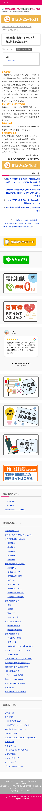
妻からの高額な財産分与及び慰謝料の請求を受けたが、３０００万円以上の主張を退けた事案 (23, 182)
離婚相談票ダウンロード (15, 510)
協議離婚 (11, 543)
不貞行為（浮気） (15, 638)
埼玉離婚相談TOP (12, 531)
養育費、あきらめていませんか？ (18, 535)
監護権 (10, 609)
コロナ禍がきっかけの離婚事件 (24, 220)
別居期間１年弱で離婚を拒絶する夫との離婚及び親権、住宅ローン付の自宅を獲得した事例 (23, 193)
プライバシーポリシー (14, 766)
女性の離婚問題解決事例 (15, 683)
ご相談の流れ (10, 501)
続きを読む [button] (10, 353)
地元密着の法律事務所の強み (16, 750)
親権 (9, 605)
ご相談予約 (9, 713)
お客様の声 (9, 687)
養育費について (14, 572)
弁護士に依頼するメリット (15, 729)
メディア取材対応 (12, 758)
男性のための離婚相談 (14, 679)
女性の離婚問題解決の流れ (15, 539)
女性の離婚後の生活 (13, 621)
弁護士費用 (9, 717)
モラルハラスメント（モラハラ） (18, 659)
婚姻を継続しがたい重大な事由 (20, 646)
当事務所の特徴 (11, 733)
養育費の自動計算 (15, 576)
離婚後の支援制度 (15, 630)
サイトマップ (10, 762)
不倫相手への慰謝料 (16, 597)
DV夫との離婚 (13, 654)
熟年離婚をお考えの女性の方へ (17, 663)
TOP (16, 27)
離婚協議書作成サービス (17, 721)
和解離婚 (11, 560)
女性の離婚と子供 (12, 601)
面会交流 (11, 613)
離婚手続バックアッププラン (19, 725)
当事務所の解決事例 (24, 49)
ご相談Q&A (9, 505)
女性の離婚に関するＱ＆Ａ (15, 692)
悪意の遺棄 (12, 642)
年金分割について (15, 584)
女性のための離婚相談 (14, 675)
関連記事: (11, 60)
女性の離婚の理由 (12, 634)
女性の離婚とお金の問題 (15, 564)
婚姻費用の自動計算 (16, 593)
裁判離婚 (11, 555)
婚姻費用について (15, 588)
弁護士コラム (10, 746)
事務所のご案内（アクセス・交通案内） (21, 738)
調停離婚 (11, 547)
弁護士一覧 (9, 742)
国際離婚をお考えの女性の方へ (17, 667)
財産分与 (11, 580)
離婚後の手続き (14, 626)
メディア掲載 (10, 754)
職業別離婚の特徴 (12, 671)
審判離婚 (11, 551)
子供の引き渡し (14, 617)
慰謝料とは (12, 568)
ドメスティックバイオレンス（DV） (19, 650)
